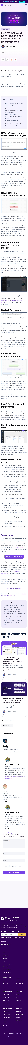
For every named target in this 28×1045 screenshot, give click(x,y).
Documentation (19, 981)
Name (5, 853)
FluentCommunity (20, 1014)
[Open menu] (26, 5)
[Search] (3, 720)
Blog (4, 981)
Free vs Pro (6, 984)
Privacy (22, 1036)
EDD (17, 997)
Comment (6, 840)
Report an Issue (7, 969)
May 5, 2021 (5, 793)
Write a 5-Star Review (14, 556)
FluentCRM (15, 1034)
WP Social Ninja (7, 1023)
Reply (6, 753)
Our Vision (18, 978)
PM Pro (17, 994)
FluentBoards (19, 1011)
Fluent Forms (6, 994)
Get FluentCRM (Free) (14, 588)
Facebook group (18, 547)
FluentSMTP (19, 1017)
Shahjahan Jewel (11, 674)
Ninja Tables (19, 1020)
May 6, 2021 (5, 747)
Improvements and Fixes (12, 125)
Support (5, 961)
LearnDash (18, 1000)
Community (6, 967)
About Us (5, 955)
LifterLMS (5, 1003)
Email (5, 860)
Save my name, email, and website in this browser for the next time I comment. (15, 866)
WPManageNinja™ (8, 1036)
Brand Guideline (7, 972)
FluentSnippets (7, 1017)
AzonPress (18, 1023)
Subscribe (22, 934)
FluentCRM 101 (19, 984)
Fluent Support (6, 1014)
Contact (5, 958)
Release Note (5, 29)
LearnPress (6, 1000)
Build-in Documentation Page (14, 124)
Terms (19, 1036)
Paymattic (5, 1020)
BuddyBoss (6, 997)
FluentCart (5, 1026)
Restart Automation (11, 114)
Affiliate (15, 1036)
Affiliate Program (7, 964)
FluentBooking (6, 1011)
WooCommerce (19, 991)
